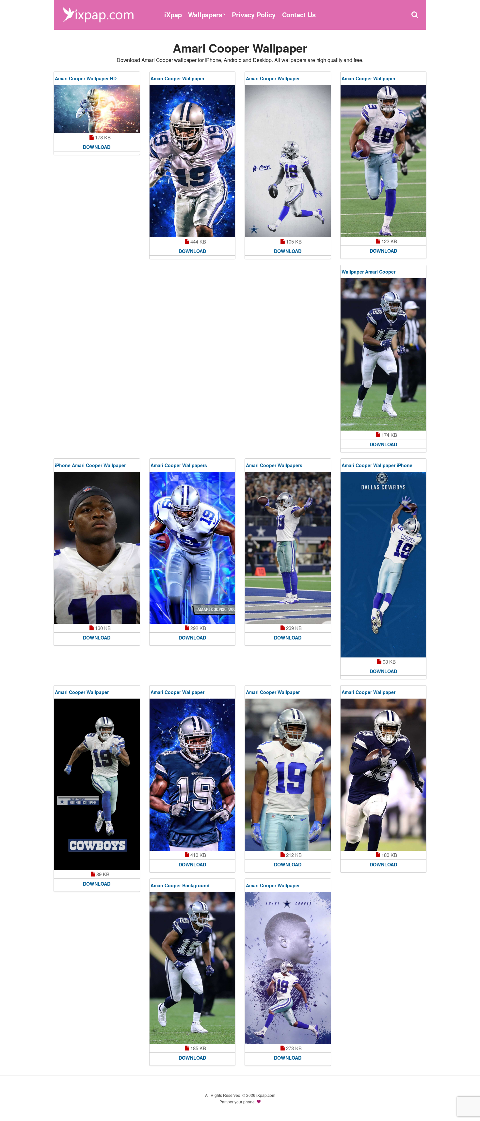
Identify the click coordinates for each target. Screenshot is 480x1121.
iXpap (173, 14)
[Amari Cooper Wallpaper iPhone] (383, 564)
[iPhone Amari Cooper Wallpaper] (97, 548)
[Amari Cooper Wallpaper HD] (97, 109)
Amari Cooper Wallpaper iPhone (377, 465)
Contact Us (299, 14)
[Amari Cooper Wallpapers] (192, 548)
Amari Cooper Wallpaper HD (86, 78)
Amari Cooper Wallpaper (177, 78)
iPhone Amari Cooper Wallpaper (90, 465)
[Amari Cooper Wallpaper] (192, 161)
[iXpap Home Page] (98, 14)
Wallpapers (205, 14)
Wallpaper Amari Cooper (368, 271)
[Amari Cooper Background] (192, 968)
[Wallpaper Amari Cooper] (383, 354)
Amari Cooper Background (180, 885)
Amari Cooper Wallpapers (179, 465)
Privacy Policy (253, 14)
